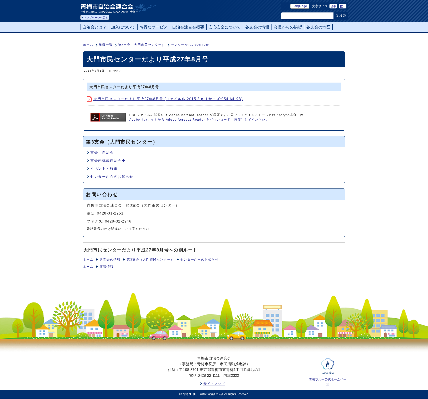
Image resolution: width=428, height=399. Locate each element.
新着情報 (106, 266)
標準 (333, 6)
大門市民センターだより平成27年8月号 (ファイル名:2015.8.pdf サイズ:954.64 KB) (168, 99)
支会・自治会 (102, 152)
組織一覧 (106, 45)
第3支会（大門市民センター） (141, 45)
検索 (343, 16)
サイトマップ (214, 384)
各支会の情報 (110, 259)
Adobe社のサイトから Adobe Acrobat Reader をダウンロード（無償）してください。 (199, 119)
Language (300, 6)
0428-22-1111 (209, 375)
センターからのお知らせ (190, 45)
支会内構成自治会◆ (108, 160)
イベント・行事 (104, 168)
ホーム (88, 45)
